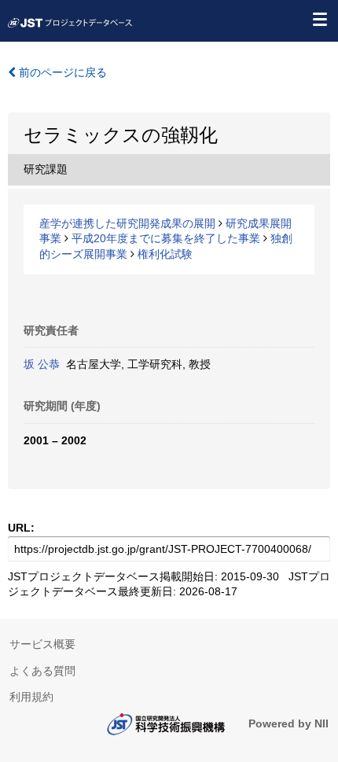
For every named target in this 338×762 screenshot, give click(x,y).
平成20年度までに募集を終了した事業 (166, 238)
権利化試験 (165, 254)
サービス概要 (42, 644)
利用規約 (31, 696)
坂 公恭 (42, 364)
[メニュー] (319, 19)
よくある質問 (42, 670)
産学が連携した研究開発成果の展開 (127, 223)
